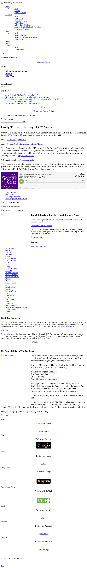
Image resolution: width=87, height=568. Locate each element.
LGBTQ (8, 271)
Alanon (8, 252)
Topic (7, 301)
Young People (10, 309)
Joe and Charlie (11, 269)
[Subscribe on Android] (43, 502)
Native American (11, 275)
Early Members (10, 192)
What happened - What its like (16, 199)
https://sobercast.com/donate (31, 144)
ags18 (7, 250)
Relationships (10, 287)
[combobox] (11, 86)
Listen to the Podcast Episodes (41, 226)
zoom (7, 313)
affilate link (31, 115)
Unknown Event (11, 305)
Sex (6, 293)
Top (2, 566)
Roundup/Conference (13, 197)
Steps (7, 297)
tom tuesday (9, 299)
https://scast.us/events (24, 160)
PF (6, 285)
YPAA (7, 311)
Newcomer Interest (12, 277)
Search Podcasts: (7, 84)
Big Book (8, 254)
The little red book (67, 326)
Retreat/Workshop (11, 291)
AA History (9, 248)
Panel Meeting (10, 283)
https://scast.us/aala (26, 155)
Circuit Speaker (11, 258)
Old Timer (9, 195)
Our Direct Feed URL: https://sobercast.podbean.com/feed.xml (43, 553)
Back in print (5, 334)
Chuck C (8, 256)
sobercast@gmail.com (16, 139)
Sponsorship (9, 295)
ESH (7, 262)
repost (7, 289)
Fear (7, 264)
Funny (7, 267)
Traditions (9, 303)
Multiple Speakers (11, 273)
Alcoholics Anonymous (48, 562)
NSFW (8, 279)
